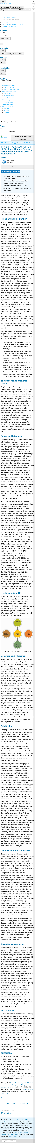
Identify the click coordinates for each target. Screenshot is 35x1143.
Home (9, 142)
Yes (4, 1113)
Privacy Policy (19, 1132)
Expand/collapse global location (33, 142)
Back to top (4, 1098)
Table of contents (8, 167)
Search (3, 1141)
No (10, 1113)
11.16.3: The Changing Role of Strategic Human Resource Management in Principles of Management (17, 1085)
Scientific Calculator (9, 98)
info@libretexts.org (13, 1136)
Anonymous (4, 1093)
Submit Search (5, 38)
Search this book (5, 32)
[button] (6, 110)
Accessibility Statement (14, 1134)
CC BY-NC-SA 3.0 (28, 1089)
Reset (2, 50)
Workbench (20, 142)
